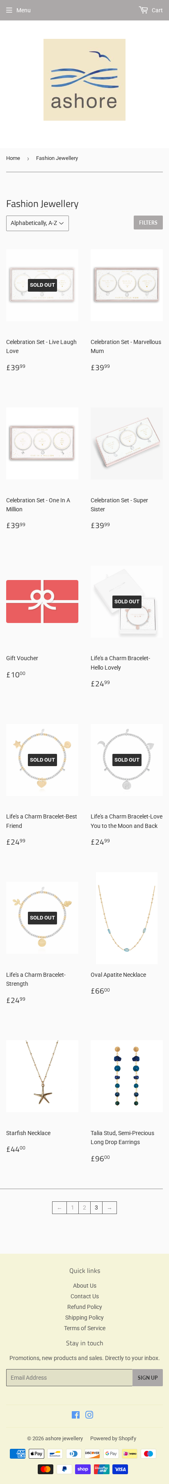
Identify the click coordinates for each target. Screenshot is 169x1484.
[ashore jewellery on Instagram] (89, 1416)
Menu (23, 10)
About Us (84, 1285)
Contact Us (85, 1296)
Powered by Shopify (113, 1438)
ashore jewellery (64, 1438)
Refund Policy (84, 1307)
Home (13, 158)
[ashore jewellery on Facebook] (75, 1416)
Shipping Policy (84, 1317)
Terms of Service (84, 1328)
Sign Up (148, 1378)
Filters (148, 223)
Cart (157, 10)
